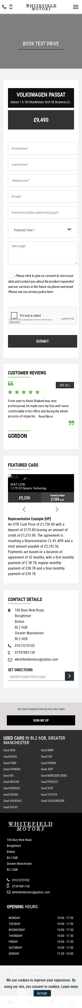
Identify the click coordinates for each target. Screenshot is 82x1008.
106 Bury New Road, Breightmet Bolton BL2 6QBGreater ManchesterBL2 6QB (29, 624)
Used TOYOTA (49, 794)
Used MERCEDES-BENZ (54, 775)
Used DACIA (10, 756)
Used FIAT (46, 756)
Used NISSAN (11, 782)
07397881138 (25, 652)
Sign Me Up (41, 720)
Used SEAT (47, 788)
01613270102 (25, 645)
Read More (45, 416)
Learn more (69, 986)
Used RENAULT (11, 788)
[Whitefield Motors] (41, 6)
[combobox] (42, 230)
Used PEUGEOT (50, 782)
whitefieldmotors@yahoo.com (36, 659)
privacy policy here (40, 291)
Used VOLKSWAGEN (52, 801)
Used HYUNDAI (11, 769)
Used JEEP (47, 769)
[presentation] (23, 510)
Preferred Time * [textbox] (24, 230)
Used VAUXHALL (12, 801)
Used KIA (8, 775)
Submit (42, 341)
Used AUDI (9, 750)
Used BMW (47, 750)
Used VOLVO (10, 807)
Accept (42, 993)
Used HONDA (48, 763)
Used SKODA (10, 794)
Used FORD (9, 763)
